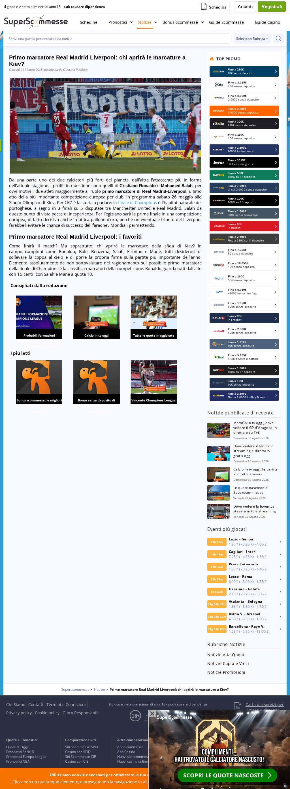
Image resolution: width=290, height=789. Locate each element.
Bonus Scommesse (180, 22)
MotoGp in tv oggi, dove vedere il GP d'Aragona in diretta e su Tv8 (255, 427)
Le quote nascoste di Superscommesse (250, 490)
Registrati (271, 6)
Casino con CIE (76, 761)
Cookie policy (47, 712)
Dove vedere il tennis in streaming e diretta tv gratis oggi (253, 451)
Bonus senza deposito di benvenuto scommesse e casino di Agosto (96, 406)
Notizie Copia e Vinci (228, 663)
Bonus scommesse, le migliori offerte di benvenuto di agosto (39, 406)
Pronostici (117, 22)
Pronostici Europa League (26, 756)
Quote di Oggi (17, 747)
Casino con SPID (78, 751)
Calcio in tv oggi (96, 335)
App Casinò (126, 751)
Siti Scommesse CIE (80, 756)
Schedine (88, 22)
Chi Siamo (15, 704)
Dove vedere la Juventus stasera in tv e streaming (254, 509)
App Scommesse (130, 747)
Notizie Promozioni (226, 672)
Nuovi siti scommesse (134, 756)
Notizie (145, 22)
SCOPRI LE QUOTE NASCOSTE (223, 775)
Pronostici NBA (18, 761)
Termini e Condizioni (66, 704)
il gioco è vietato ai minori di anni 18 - (54, 7)
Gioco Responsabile (81, 712)
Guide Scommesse (226, 22)
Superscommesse (75, 689)
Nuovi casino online (132, 761)
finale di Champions (137, 202)
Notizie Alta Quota (225, 654)
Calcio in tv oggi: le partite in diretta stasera (255, 471)
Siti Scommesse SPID (81, 747)
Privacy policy (19, 712)
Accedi (245, 6)
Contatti (35, 704)
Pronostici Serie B (20, 751)
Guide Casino (267, 22)
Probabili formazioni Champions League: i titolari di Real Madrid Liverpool (39, 341)
